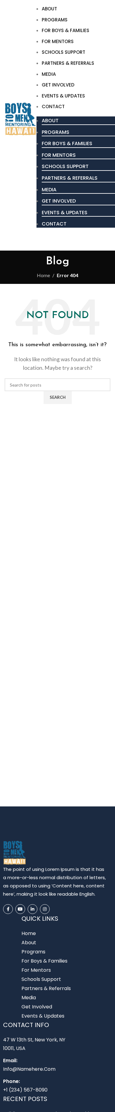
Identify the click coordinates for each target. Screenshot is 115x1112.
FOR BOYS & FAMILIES (65, 30)
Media (49, 74)
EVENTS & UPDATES (63, 96)
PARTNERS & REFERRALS (68, 63)
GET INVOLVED (58, 85)
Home (43, 275)
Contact (53, 106)
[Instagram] (45, 909)
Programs (54, 20)
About (49, 9)
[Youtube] (20, 909)
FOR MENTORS (58, 41)
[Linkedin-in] (32, 909)
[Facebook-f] (8, 909)
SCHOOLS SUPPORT (63, 52)
